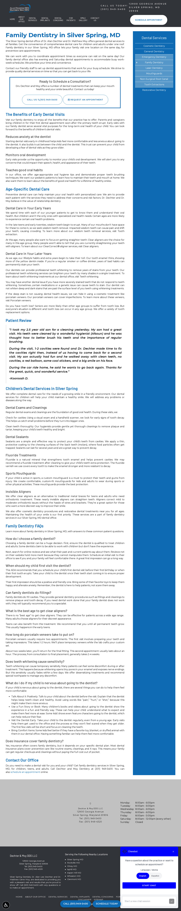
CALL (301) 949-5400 (75, 903)
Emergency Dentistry (154, 57)
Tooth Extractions (154, 84)
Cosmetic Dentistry (154, 46)
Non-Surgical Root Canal (154, 79)
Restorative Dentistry (154, 90)
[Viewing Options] (6, 905)
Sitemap (98, 899)
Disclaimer (84, 899)
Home (12, 19)
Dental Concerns (102, 897)
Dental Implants (80, 897)
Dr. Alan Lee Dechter (42, 877)
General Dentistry (154, 51)
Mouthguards (154, 73)
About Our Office (35, 897)
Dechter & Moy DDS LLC (90, 808)
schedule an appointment (25, 772)
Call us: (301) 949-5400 (42, 99)
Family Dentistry (154, 62)
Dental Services (154, 37)
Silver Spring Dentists (20, 877)
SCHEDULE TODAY (107, 903)
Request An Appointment (86, 99)
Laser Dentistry (154, 68)
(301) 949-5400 (104, 768)
